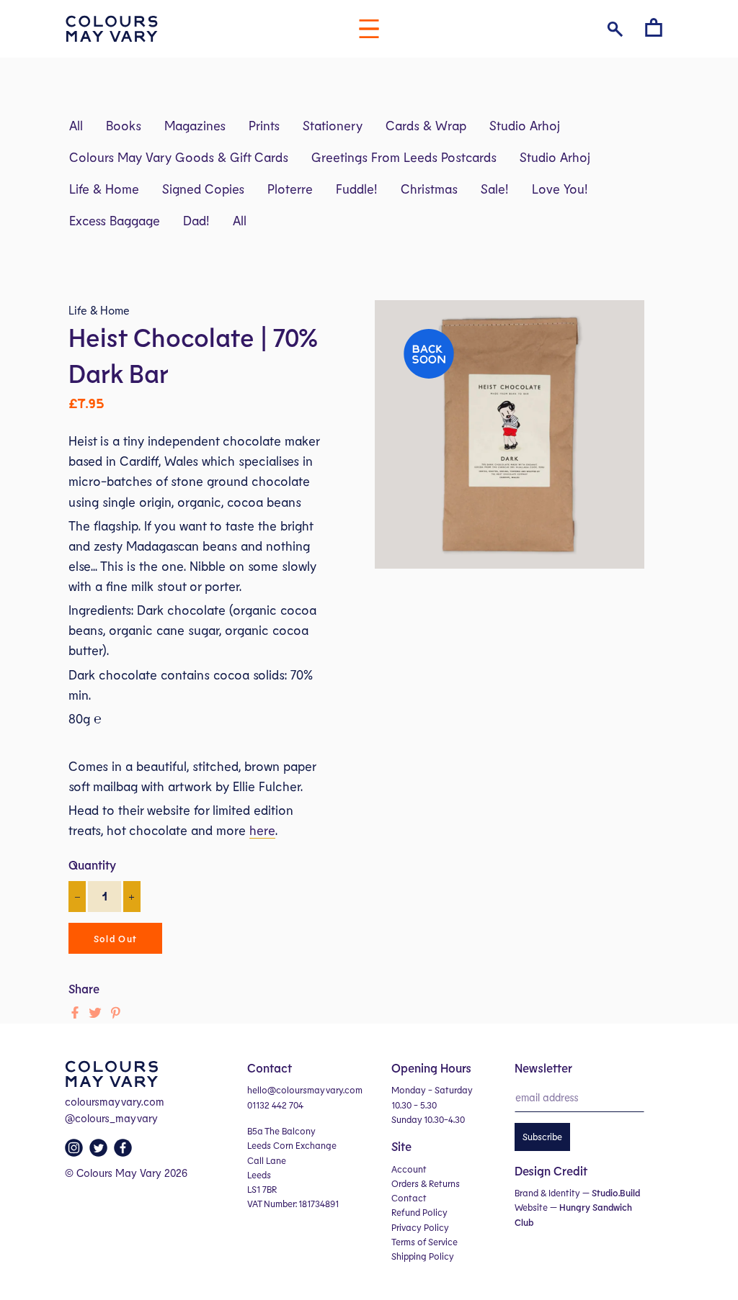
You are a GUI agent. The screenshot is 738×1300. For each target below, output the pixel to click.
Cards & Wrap (426, 125)
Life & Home (104, 189)
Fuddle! (357, 189)
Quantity (92, 864)
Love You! (560, 189)
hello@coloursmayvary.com (305, 1090)
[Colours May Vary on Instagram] (75, 1152)
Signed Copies (203, 189)
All (76, 125)
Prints (264, 125)
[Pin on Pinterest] (115, 1013)
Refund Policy (419, 1212)
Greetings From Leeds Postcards (404, 157)
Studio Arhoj (524, 125)
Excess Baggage (114, 220)
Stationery (333, 125)
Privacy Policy (420, 1227)
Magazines (195, 125)
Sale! (495, 189)
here (262, 830)
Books (123, 125)
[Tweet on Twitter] (95, 1013)
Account (409, 1169)
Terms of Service (424, 1241)
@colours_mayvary (111, 1117)
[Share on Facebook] (74, 1013)
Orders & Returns (425, 1183)
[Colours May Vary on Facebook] (124, 1152)
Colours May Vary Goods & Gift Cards (178, 157)
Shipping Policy (422, 1256)
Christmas (429, 189)
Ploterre (290, 189)
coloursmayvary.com (114, 1101)
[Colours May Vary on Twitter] (100, 1152)
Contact (409, 1198)
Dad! (196, 220)
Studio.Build (616, 1193)
